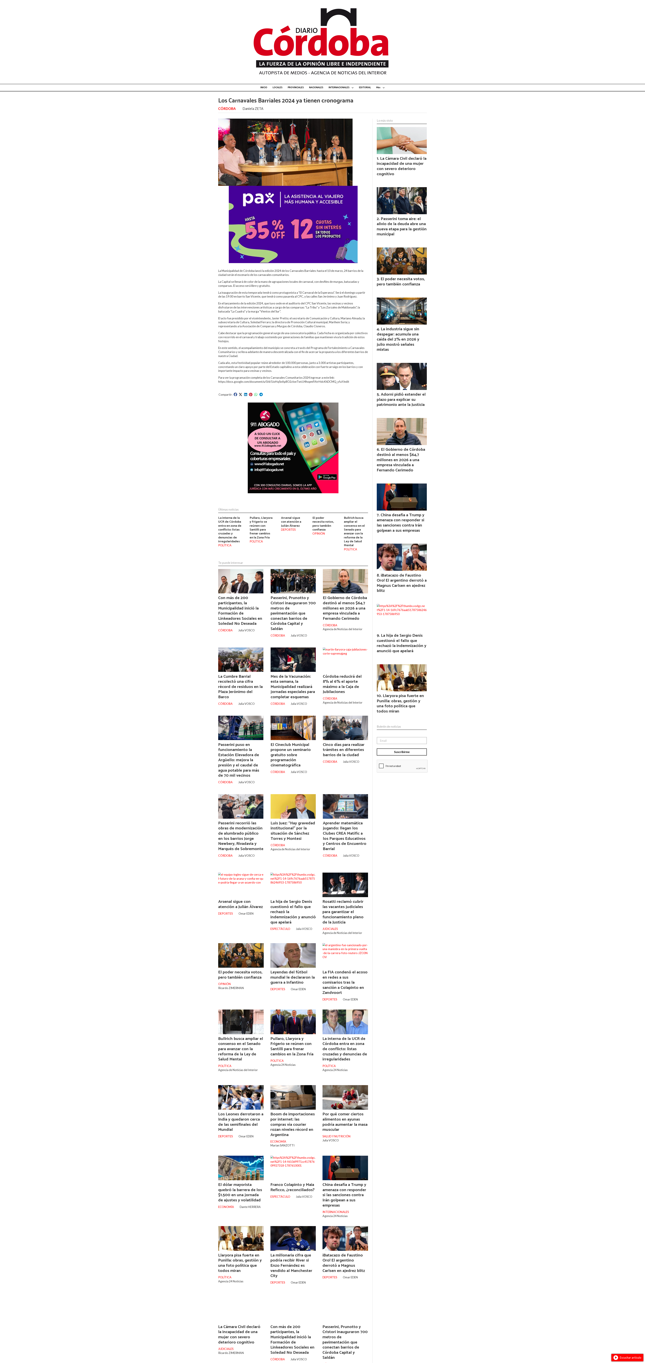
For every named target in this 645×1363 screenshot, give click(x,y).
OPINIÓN (318, 533)
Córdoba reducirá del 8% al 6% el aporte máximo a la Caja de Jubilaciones (342, 684)
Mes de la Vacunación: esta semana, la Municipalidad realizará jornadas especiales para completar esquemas (293, 686)
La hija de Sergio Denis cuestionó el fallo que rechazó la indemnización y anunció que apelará (401, 643)
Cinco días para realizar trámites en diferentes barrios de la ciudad (343, 749)
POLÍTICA (224, 545)
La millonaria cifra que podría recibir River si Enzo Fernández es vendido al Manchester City (291, 1265)
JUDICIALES (330, 929)
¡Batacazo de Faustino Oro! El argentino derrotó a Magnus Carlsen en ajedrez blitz (343, 1263)
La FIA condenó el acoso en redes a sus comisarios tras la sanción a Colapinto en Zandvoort (345, 982)
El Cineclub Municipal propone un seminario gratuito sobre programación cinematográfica (291, 755)
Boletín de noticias (389, 726)
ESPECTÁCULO (280, 929)
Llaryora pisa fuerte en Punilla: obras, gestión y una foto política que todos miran (240, 1263)
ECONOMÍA (278, 1141)
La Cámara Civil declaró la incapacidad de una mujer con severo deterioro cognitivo (239, 1335)
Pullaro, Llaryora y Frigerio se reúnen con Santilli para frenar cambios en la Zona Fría (261, 527)
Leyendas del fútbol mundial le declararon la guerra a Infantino (292, 977)
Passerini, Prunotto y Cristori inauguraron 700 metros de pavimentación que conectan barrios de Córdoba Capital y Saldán (293, 613)
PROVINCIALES (296, 88)
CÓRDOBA (227, 109)
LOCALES (277, 88)
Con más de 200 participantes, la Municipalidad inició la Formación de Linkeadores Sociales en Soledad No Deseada (240, 611)
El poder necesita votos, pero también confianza (323, 523)
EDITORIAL (365, 88)
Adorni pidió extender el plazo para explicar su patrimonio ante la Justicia (401, 399)
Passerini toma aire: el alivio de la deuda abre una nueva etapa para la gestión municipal (402, 227)
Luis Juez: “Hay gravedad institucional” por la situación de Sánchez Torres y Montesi (293, 831)
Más (378, 88)
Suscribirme (402, 752)
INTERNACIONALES (339, 88)
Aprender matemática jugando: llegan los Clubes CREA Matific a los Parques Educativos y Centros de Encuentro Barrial (344, 836)
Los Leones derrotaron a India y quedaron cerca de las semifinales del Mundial (240, 1122)
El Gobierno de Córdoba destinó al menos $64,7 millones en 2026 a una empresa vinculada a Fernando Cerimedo (345, 608)
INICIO (263, 88)
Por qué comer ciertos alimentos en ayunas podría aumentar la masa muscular (345, 1122)
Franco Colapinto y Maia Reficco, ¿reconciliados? (292, 1187)
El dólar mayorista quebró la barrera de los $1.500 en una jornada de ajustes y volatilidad (240, 1192)
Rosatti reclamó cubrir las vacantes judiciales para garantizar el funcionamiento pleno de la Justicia (342, 912)
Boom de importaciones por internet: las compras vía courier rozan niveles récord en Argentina (292, 1124)
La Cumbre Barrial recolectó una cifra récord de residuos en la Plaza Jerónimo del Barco (240, 686)
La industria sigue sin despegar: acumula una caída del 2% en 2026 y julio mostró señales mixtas (398, 339)
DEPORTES (288, 529)
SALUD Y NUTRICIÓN (336, 1136)
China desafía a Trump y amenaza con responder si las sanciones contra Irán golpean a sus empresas (344, 1195)
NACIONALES (316, 88)
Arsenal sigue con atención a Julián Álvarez (291, 521)
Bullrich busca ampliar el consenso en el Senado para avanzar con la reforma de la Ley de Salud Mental (354, 531)
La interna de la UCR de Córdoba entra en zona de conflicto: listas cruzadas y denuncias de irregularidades (229, 529)
